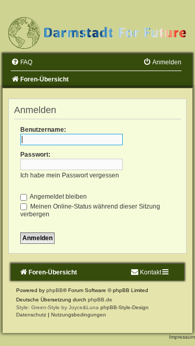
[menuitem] (21, 62)
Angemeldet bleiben (58, 196)
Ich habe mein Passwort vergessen (69, 175)
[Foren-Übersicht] (97, 32)
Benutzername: (43, 129)
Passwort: (35, 154)
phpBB (54, 290)
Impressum (182, 337)
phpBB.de (100, 299)
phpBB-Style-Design (124, 307)
